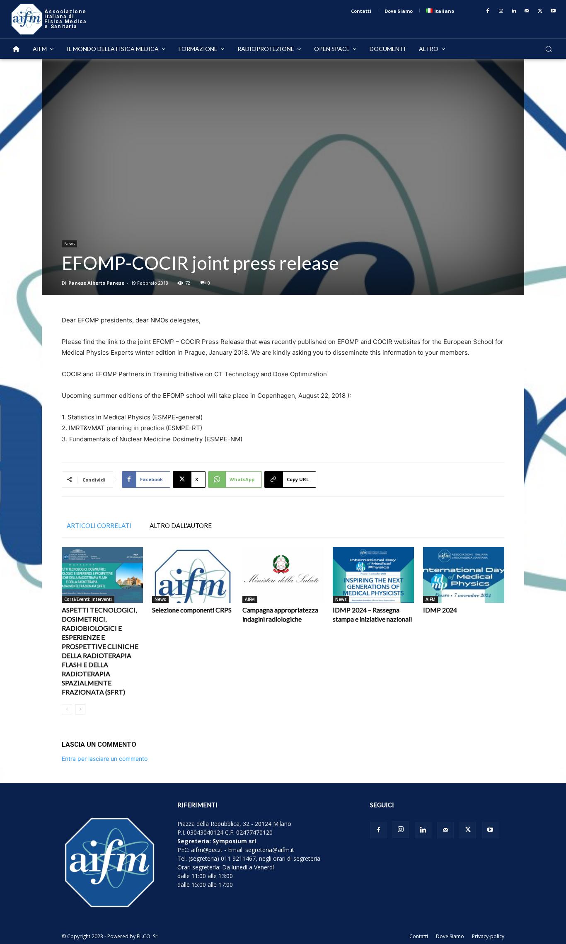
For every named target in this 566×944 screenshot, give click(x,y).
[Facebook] (487, 11)
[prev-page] (67, 709)
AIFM (250, 599)
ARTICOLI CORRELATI (99, 525)
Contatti (418, 936)
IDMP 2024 (440, 610)
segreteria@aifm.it (269, 850)
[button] (548, 48)
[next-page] (80, 709)
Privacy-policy (488, 936)
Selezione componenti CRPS (192, 610)
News (69, 244)
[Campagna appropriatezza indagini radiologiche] (283, 575)
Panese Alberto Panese (96, 283)
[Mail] (527, 11)
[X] (540, 11)
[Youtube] (553, 11)
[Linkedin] (514, 11)
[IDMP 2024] (463, 575)
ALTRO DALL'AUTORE (181, 525)
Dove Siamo (450, 936)
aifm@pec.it (207, 850)
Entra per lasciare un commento (105, 758)
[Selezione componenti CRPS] (192, 575)
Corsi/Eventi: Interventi (88, 599)
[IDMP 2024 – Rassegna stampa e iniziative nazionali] (373, 575)
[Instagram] (501, 11)
